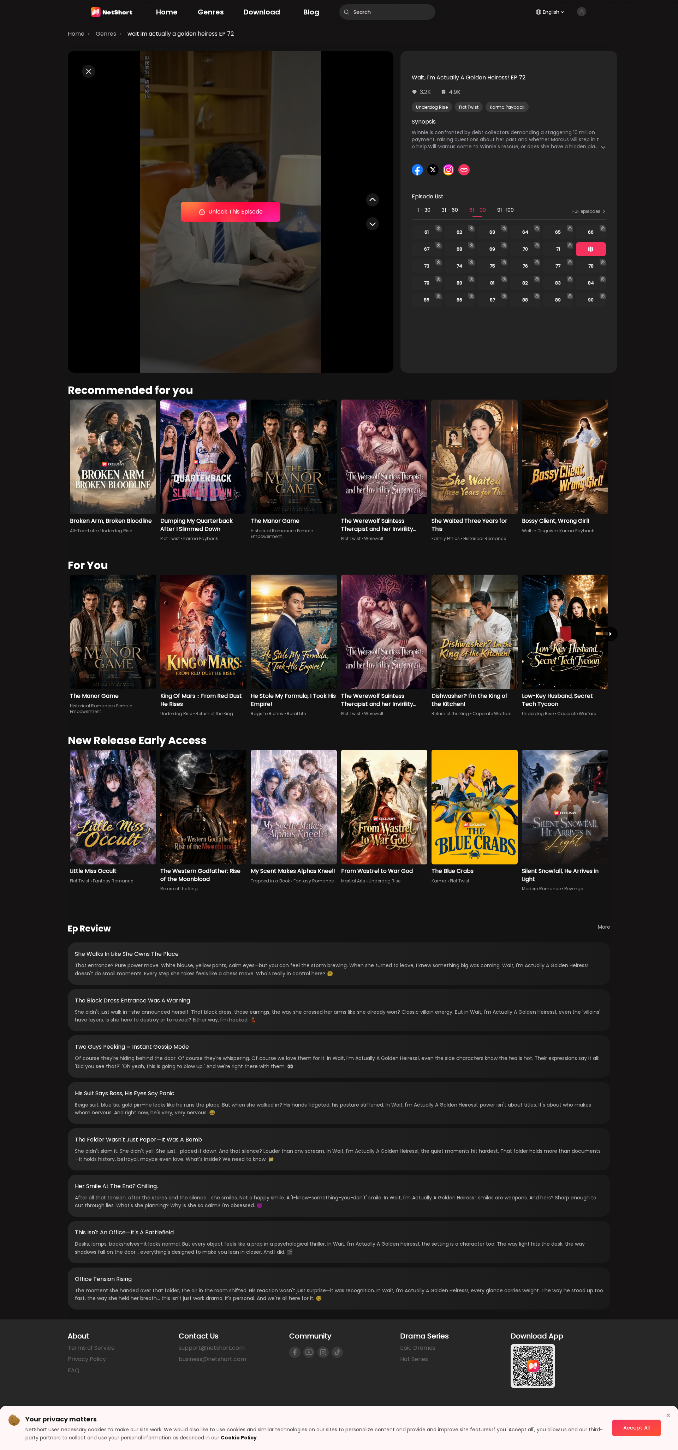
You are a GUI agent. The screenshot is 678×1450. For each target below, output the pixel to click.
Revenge (573, 889)
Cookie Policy (239, 1437)
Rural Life (296, 714)
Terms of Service (91, 1348)
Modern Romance (541, 889)
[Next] (610, 634)
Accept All (636, 1427)
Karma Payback (507, 107)
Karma (439, 881)
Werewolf (373, 538)
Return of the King (214, 714)
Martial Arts (353, 881)
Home (76, 34)
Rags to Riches (267, 714)
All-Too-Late (83, 531)
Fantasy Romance (113, 881)
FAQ (73, 1370)
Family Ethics (446, 538)
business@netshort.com (212, 1359)
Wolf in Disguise (539, 531)
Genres (106, 34)
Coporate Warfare (491, 714)
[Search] (346, 12)
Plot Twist (468, 107)
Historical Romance (272, 531)
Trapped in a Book (270, 881)
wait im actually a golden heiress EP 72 (180, 34)
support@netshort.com (212, 1348)
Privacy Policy (87, 1359)
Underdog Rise (432, 107)
